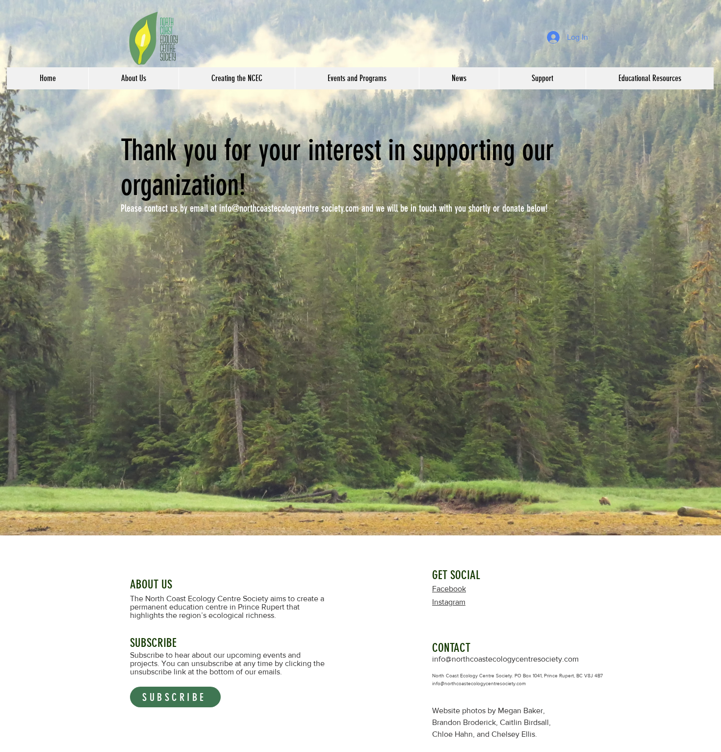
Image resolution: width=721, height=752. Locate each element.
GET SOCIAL (456, 575)
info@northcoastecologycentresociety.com (505, 659)
